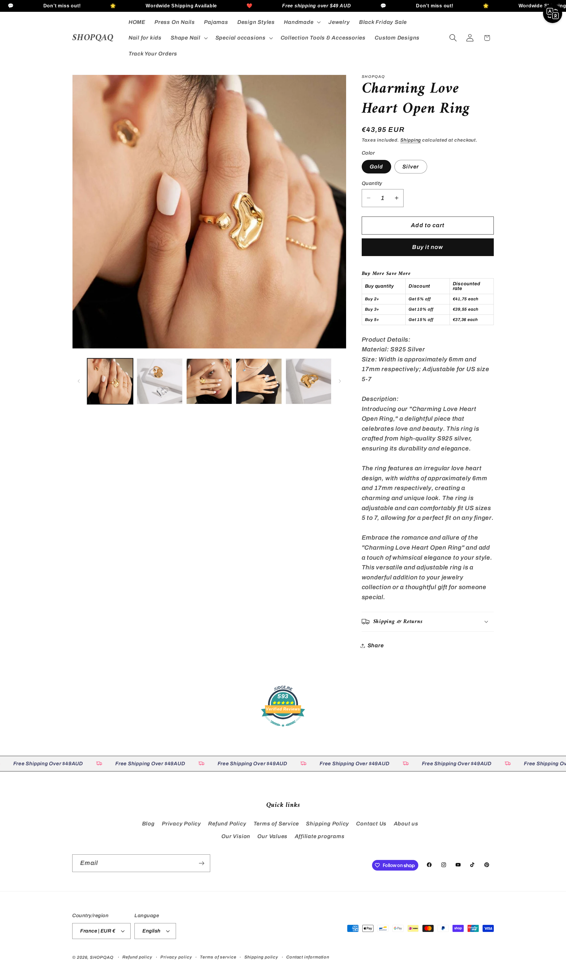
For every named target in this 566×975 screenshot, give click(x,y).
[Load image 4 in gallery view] (209, 381)
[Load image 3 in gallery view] (159, 381)
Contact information (307, 957)
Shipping (410, 139)
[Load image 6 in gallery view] (308, 381)
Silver (410, 166)
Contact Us (371, 824)
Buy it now (427, 247)
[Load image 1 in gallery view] (110, 381)
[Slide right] (339, 381)
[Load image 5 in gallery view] (259, 381)
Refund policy (137, 957)
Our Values (272, 836)
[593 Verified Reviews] (283, 729)
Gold (376, 166)
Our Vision (235, 836)
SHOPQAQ (101, 957)
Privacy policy (176, 957)
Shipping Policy (327, 824)
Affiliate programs (320, 836)
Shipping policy (261, 957)
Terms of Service (276, 824)
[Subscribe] (201, 863)
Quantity (372, 183)
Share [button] (376, 645)
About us (406, 824)
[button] (301, 22)
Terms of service (218, 957)
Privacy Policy (181, 824)
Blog (148, 824)
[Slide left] (78, 381)
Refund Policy (227, 824)
